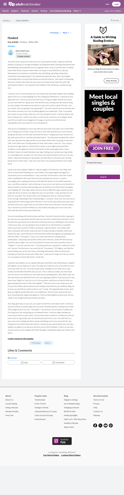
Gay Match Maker (51, 455)
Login (116, 4)
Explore (14, 11)
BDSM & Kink (70, 411)
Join (107, 4)
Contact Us (98, 411)
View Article (111, 80)
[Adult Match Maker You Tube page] (106, 425)
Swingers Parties (41, 407)
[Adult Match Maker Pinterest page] (111, 425)
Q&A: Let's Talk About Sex (75, 419)
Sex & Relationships (72, 403)
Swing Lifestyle (11, 407)
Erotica (44, 11)
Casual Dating (11, 403)
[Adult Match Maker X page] (100, 425)
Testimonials (40, 400)
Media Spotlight (70, 415)
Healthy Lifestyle (71, 423)
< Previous (54, 32)
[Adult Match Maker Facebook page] (95, 425)
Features (25, 11)
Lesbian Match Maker (71, 455)
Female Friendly (11, 411)
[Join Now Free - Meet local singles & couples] (103, 123)
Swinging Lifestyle (71, 407)
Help (95, 407)
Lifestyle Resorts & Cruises (46, 411)
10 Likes (13, 358)
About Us (9, 400)
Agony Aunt (69, 427)
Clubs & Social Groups (44, 415)
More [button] (76, 11)
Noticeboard (40, 419)
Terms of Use (98, 400)
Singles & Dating (71, 400)
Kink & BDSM (22, 20)
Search (5, 11)
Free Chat (9, 415)
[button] (5, 4)
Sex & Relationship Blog (60, 11)
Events (35, 11)
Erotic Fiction (40, 403)
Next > (66, 32)
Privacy (96, 403)
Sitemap (96, 415)
